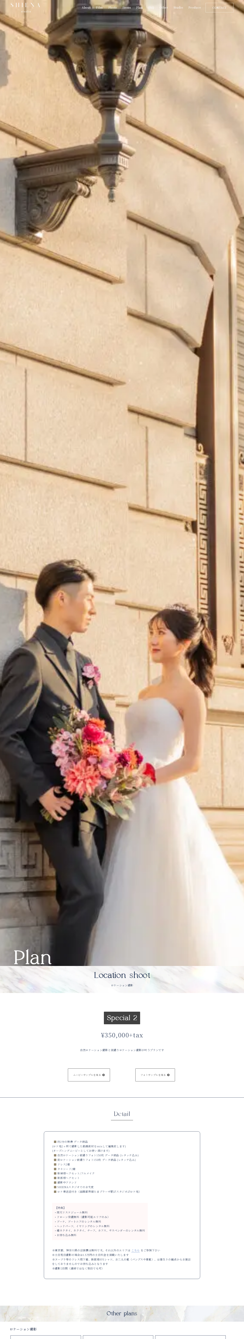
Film (99, 7)
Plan (139, 7)
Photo (112, 7)
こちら (135, 1250)
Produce (195, 7)
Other (164, 7)
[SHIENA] (25, 7)
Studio (178, 7)
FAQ (151, 7)
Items (127, 7)
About (86, 7)
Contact (220, 8)
